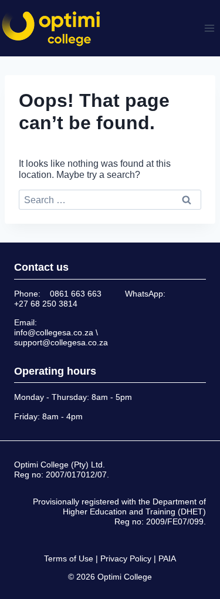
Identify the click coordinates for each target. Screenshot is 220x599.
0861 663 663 (75, 293)
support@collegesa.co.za (61, 342)
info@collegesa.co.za (53, 332)
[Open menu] (209, 28)
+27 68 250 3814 (45, 303)
